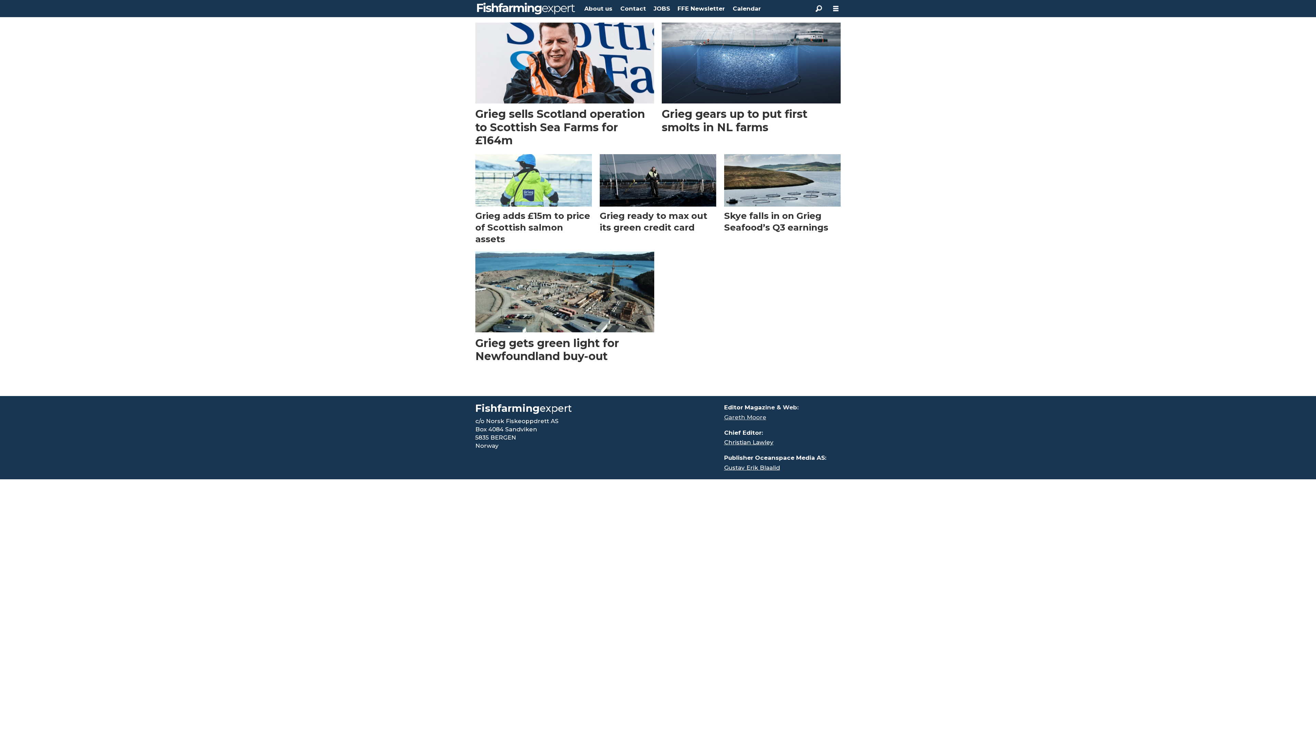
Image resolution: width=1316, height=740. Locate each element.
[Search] (818, 8)
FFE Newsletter (701, 8)
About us (598, 8)
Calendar (747, 8)
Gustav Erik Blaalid (752, 467)
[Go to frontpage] (526, 8)
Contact (633, 8)
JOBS (662, 8)
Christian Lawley (748, 442)
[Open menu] (836, 8)
